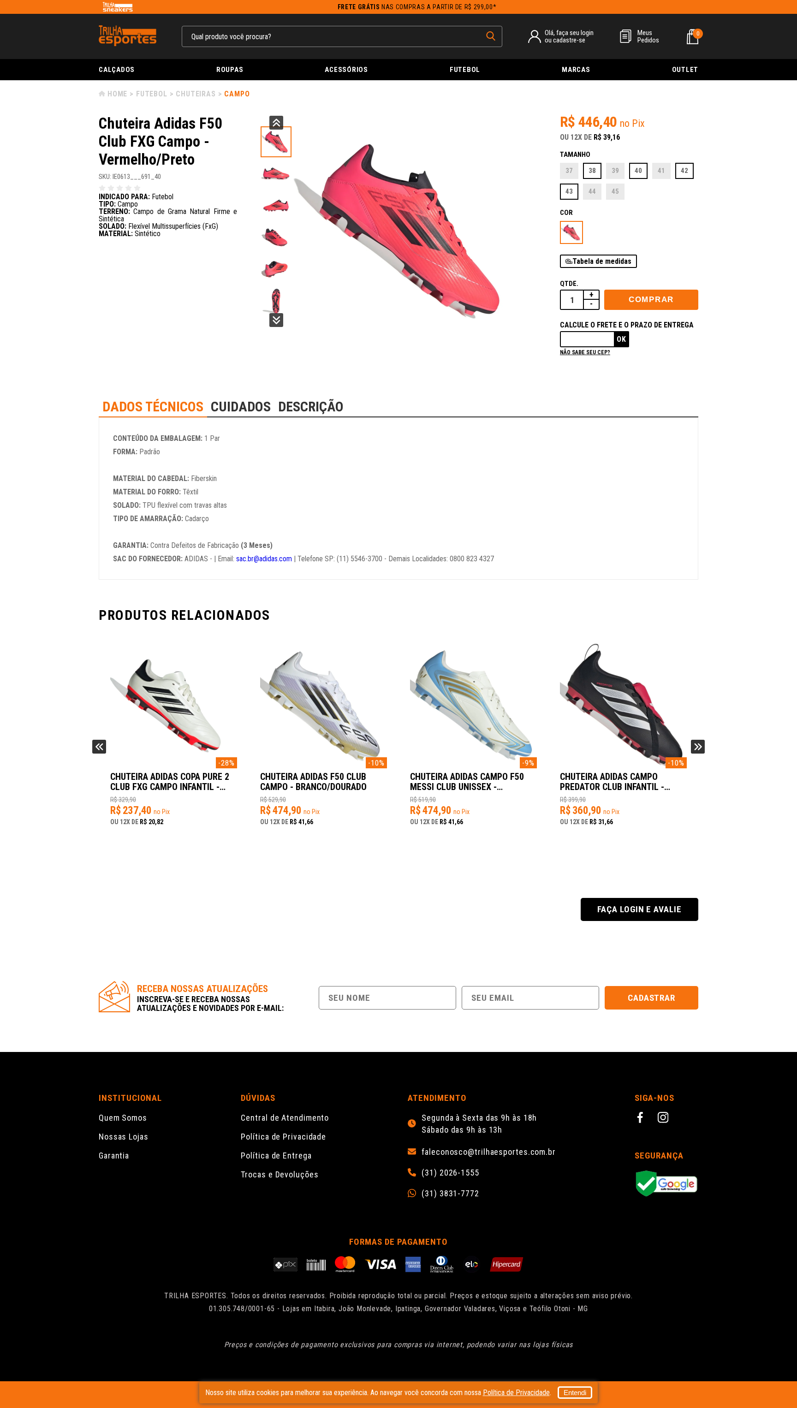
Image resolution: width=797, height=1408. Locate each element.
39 (615, 170)
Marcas (576, 69)
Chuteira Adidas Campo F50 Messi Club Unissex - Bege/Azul (467, 782)
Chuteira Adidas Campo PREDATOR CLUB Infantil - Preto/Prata (612, 782)
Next (276, 320)
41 (661, 170)
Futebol (465, 69)
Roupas (230, 69)
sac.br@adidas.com (264, 558)
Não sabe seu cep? (585, 352)
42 (684, 170)
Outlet (685, 69)
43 (569, 191)
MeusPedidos (648, 36)
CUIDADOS (241, 406)
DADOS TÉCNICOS (152, 406)
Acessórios (346, 69)
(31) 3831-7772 (450, 1193)
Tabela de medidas (601, 261)
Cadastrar (652, 997)
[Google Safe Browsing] (666, 1184)
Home (117, 93)
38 (592, 170)
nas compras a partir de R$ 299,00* (417, 7)
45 (615, 191)
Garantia (114, 1155)
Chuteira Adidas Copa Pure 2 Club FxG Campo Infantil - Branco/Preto (169, 782)
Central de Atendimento (285, 1118)
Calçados (117, 69)
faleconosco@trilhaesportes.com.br (489, 1152)
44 (592, 191)
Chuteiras (195, 93)
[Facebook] (641, 1119)
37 (569, 170)
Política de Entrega (276, 1155)
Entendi (575, 1392)
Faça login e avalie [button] (639, 909)
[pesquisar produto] (490, 36)
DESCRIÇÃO (311, 406)
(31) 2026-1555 (450, 1172)
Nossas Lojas (124, 1136)
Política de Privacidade (283, 1136)
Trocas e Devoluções (279, 1174)
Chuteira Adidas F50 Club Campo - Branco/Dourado (313, 782)
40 (638, 170)
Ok (621, 339)
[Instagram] (665, 1119)
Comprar (651, 299)
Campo (237, 93)
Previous (276, 123)
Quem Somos (123, 1118)
